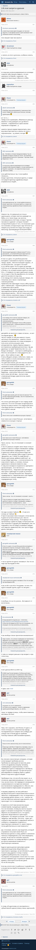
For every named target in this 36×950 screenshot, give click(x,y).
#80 (34, 886)
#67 (34, 196)
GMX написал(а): (7, 151)
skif (8, 693)
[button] (2, 2)
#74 (34, 574)
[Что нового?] (29, 2)
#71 (34, 431)
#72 (34, 489)
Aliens (9, 18)
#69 (34, 311)
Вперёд (24, 921)
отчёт (11, 688)
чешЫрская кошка (13, 534)
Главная (4, 945)
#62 (34, 52)
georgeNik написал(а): (8, 315)
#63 (34, 69)
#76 (34, 613)
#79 (34, 724)
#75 (34, 598)
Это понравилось (10, 41)
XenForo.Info (13, 948)
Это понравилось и (12, 300)
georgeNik (10, 239)
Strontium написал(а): (8, 28)
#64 (34, 90)
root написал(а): (7, 703)
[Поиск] (33, 2)
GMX (8, 63)
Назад (12, 921)
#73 (34, 539)
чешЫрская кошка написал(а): (11, 577)
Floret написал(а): (7, 199)
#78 (34, 699)
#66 (34, 147)
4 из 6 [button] (18, 921)
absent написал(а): (7, 108)
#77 (34, 666)
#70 (34, 388)
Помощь (27, 943)
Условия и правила (17, 943)
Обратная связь (6, 943)
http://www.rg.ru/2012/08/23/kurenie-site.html (15, 621)
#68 (34, 245)
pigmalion (10, 84)
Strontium (10, 46)
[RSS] (8, 945)
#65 (34, 104)
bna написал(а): (6, 617)
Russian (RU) (6, 941)
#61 (34, 24)
